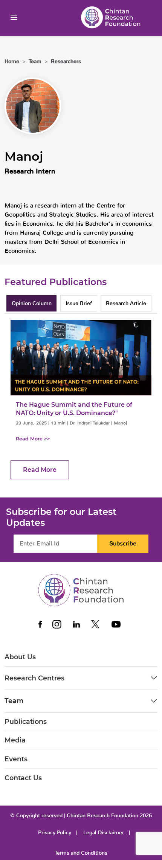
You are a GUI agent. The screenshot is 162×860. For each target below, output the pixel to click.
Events (16, 759)
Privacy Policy (54, 832)
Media (15, 740)
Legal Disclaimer (103, 832)
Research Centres (34, 678)
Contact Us (23, 778)
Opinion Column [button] (32, 303)
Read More (40, 469)
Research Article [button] (126, 303)
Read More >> (33, 439)
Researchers (66, 61)
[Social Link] (40, 624)
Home (12, 61)
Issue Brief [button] (79, 303)
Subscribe (122, 543)
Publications (26, 721)
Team (14, 701)
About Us (20, 657)
